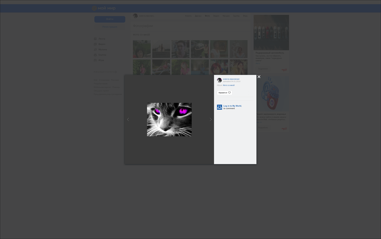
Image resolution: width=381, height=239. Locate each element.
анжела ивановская (231, 79)
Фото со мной (229, 85)
